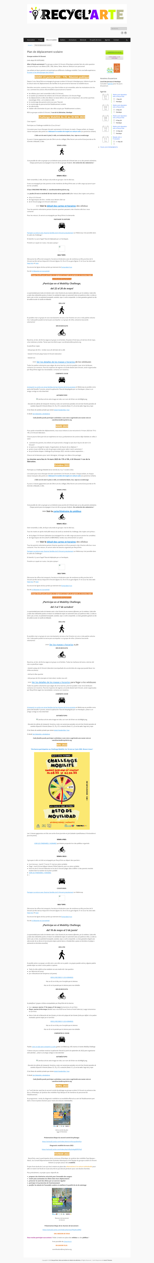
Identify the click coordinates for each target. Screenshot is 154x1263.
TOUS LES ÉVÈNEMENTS (109, 147)
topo (37, 263)
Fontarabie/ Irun (66, 267)
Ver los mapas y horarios (61, 644)
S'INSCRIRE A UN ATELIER (114, 57)
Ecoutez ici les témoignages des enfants (40, 72)
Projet (40, 40)
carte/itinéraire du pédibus (67, 511)
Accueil (30, 45)
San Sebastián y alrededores (41, 414)
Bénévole (83, 40)
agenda (110, 84)
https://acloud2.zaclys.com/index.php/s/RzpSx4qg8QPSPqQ (62, 1149)
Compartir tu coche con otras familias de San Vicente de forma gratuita (51, 387)
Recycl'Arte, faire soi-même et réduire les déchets (66, 1260)
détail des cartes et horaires (61, 206)
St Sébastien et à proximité (40, 271)
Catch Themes (108, 1260)
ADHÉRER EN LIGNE (114, 52)
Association (31, 40)
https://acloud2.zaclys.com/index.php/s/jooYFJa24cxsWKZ (62, 1230)
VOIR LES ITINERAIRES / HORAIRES (45, 843)
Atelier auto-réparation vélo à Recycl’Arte (120, 95)
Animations (72, 40)
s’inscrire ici (68, 1241)
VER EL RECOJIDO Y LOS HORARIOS (61, 977)
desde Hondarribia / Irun (61, 410)
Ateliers (62, 40)
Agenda (107, 40)
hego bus (30, 263)
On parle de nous (95, 40)
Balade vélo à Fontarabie (117, 138)
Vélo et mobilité (51, 40)
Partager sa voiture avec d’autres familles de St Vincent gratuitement (50, 233)
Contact (116, 40)
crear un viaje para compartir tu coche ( (44, 1047)
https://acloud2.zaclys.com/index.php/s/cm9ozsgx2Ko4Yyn (62, 1142)
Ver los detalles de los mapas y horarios (56, 362)
